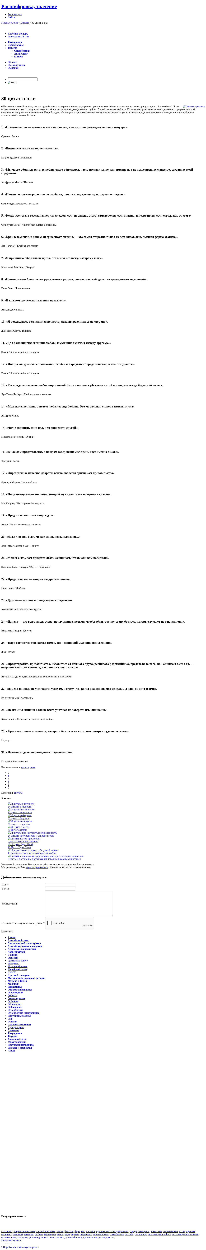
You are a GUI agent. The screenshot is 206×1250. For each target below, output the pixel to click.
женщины (143, 1231)
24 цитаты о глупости (20, 806)
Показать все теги (11, 1240)
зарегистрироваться (37, 867)
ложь (32, 767)
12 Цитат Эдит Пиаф (19, 847)
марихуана (50, 1234)
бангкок (69, 1231)
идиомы (190, 1231)
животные (156, 1231)
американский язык (24, 1231)
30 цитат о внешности (20, 812)
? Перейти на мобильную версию (19, 1247)
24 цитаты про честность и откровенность (31, 835)
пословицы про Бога (159, 1234)
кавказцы (18, 1234)
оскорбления (117, 1234)
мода (67, 1234)
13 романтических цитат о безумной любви (32, 853)
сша (52, 1237)
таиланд (60, 1237)
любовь (39, 1234)
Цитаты (18, 792)
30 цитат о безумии (18, 818)
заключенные (170, 1231)
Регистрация (15, 14)
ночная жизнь (100, 1234)
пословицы (141, 1234)
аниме (59, 1231)
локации (28, 1234)
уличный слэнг (74, 1237)
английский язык (45, 1231)
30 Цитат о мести (17, 829)
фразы (101, 1237)
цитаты (25, 767)
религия (33, 1237)
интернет (6, 1234)
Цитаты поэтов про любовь (23, 841)
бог (83, 1231)
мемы (60, 1234)
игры (182, 1231)
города (133, 1231)
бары (77, 1231)
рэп (41, 1237)
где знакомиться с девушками (112, 1231)
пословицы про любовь (185, 1234)
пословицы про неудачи (14, 1237)
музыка (75, 1234)
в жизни (90, 1231)
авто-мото (6, 1231)
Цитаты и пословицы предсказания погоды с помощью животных (44, 859)
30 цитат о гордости (19, 824)
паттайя (129, 1234)
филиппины (90, 1237)
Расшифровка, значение (29, 6)
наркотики (86, 1234)
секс (46, 1237)
